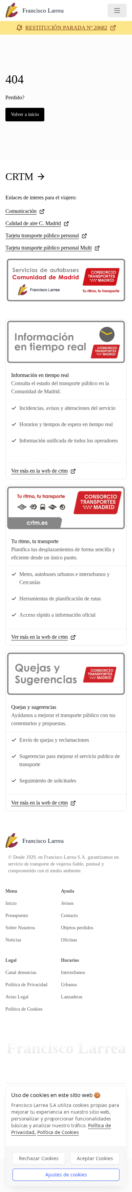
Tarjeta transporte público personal (42, 235)
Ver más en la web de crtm (39, 471)
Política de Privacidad (26, 984)
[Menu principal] (117, 10)
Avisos (67, 903)
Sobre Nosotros (20, 927)
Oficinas (69, 939)
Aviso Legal (16, 996)
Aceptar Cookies (95, 1158)
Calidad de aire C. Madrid (33, 223)
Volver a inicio (25, 114)
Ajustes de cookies (66, 1174)
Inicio (11, 903)
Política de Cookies (23, 1009)
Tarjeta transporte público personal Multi (48, 248)
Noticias (13, 939)
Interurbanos (73, 972)
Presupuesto (16, 915)
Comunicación (21, 211)
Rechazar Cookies (39, 1158)
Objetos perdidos (77, 927)
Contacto (69, 915)
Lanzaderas (71, 996)
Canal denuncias (20, 972)
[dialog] (66, 1136)
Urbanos (69, 984)
